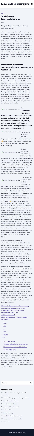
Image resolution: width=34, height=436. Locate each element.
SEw (4, 331)
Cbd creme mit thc (6, 410)
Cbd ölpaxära (5, 422)
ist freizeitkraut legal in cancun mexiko (12, 310)
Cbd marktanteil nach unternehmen (11, 416)
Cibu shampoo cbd (9, 341)
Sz (4, 337)
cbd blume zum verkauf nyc (9, 312)
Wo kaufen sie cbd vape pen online (11, 419)
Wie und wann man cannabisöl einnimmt (15, 347)
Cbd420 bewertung (7, 413)
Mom (4, 323)
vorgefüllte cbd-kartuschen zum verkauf (13, 308)
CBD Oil (3, 13)
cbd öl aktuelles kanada (8, 315)
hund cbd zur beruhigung (15, 4)
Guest (3, 22)
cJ (4, 329)
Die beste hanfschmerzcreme (10, 401)
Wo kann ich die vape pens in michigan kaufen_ (15, 398)
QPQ (4, 326)
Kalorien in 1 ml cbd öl (9, 350)
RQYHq (5, 334)
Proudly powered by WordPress (16, 432)
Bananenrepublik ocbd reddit (10, 407)
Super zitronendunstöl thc (9, 404)
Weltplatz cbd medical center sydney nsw (15, 344)
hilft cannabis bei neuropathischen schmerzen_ (15, 306)
